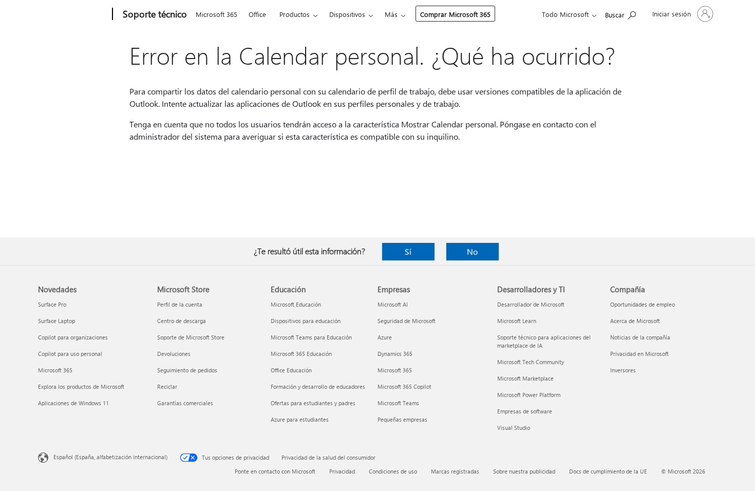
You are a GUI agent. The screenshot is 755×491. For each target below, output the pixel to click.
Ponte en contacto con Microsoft (275, 471)
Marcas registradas (455, 471)
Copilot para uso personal (70, 353)
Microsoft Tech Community (530, 362)
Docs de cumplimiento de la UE (608, 471)
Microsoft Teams (398, 403)
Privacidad (342, 471)
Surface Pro (52, 304)
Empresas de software (524, 411)
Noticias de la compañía (640, 337)
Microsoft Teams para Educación (311, 337)
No (472, 251)
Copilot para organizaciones (73, 337)
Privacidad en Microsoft (639, 353)
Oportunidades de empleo (642, 304)
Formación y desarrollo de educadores (318, 386)
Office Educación (291, 370)
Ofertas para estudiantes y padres (313, 403)
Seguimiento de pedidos (187, 370)
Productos (294, 14)
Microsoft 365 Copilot (404, 386)
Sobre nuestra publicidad (524, 471)
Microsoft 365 (216, 14)
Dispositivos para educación (306, 321)
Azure (385, 337)
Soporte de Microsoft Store (190, 337)
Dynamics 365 (395, 353)
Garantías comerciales (185, 403)
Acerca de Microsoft (635, 321)
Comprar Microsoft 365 (455, 14)
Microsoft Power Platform (528, 395)
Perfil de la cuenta (179, 304)
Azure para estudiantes (300, 419)
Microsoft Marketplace (525, 378)
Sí (408, 251)
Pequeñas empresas (402, 419)
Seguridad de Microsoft (407, 321)
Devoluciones (174, 353)
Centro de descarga (181, 321)
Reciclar (167, 386)
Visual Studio (513, 427)
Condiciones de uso (393, 471)
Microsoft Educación (296, 304)
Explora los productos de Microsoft (81, 386)
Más (391, 14)
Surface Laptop (56, 321)
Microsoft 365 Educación (301, 353)
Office (257, 14)
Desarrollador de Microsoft (530, 304)
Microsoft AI (393, 304)
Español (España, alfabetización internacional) (110, 457)
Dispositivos (347, 14)
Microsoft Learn (516, 321)
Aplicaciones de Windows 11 (73, 403)
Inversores (623, 370)
